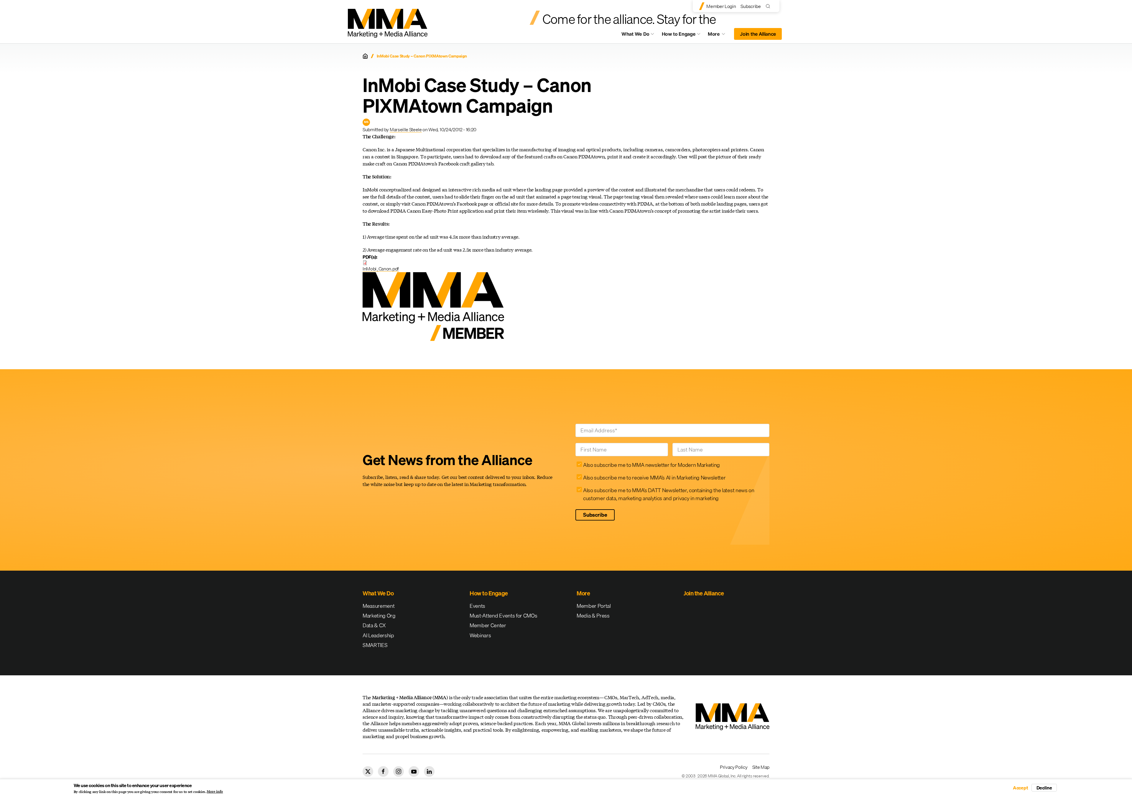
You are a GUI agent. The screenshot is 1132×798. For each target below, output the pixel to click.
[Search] (769, 6)
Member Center (488, 625)
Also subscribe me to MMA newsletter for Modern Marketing (651, 465)
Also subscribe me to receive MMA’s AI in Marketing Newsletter (654, 477)
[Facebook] (383, 771)
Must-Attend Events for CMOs (503, 615)
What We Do (635, 34)
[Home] (365, 56)
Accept (1020, 787)
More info (215, 791)
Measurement (378, 606)
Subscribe (751, 6)
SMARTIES (375, 645)
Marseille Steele (406, 129)
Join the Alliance (758, 34)
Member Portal (594, 606)
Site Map (760, 767)
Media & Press (593, 615)
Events (477, 606)
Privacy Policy (734, 767)
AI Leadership (378, 635)
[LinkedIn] (429, 771)
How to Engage (679, 34)
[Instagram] (398, 771)
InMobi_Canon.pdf (381, 268)
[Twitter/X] (368, 771)
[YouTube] (414, 771)
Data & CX (374, 625)
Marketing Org (379, 615)
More (719, 35)
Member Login (721, 6)
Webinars (480, 635)
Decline (1044, 788)
